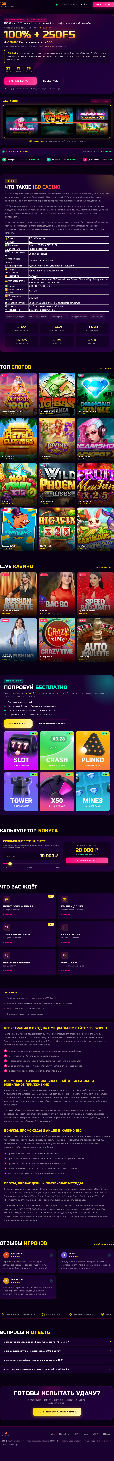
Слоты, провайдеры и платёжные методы (25, 1014)
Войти (85, 4)
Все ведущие (103, 567)
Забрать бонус (18, 80)
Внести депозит (87, 860)
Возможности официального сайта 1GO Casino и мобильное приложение (39, 1003)
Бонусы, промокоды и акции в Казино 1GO (25, 1008)
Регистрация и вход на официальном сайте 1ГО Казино (31, 998)
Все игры (105, 368)
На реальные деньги (52, 723)
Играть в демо (18, 723)
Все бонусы (50, 80)
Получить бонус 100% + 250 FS (57, 1411)
